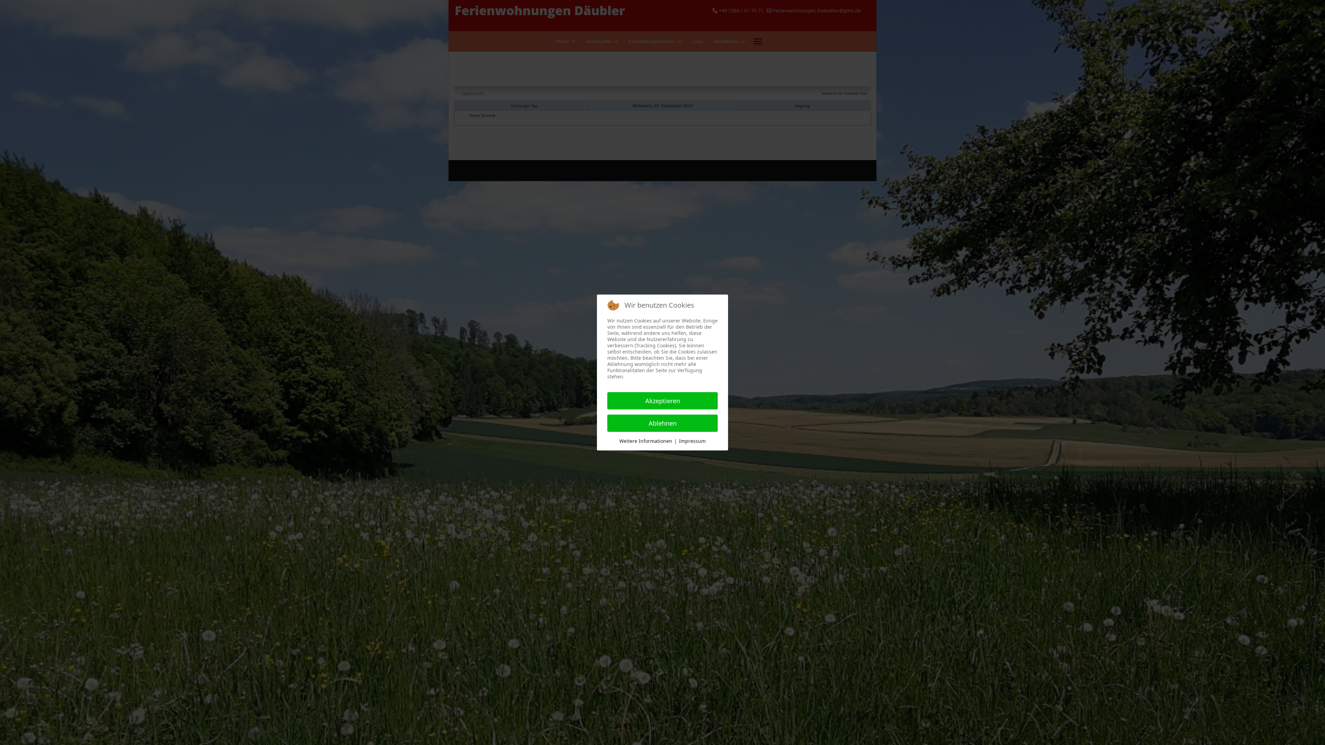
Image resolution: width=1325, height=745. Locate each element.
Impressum (692, 441)
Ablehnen (663, 423)
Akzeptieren (662, 401)
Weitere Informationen (645, 441)
